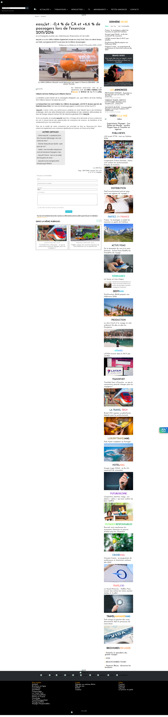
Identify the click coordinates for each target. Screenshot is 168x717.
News (106, 26)
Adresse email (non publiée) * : (45, 183)
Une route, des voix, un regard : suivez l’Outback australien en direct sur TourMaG (118, 60)
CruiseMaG (36, 688)
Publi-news (118, 133)
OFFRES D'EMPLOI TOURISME (112, 97)
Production (118, 320)
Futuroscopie (118, 494)
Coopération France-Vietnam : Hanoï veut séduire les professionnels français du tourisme (118, 163)
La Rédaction (72, 45)
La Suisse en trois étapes (114, 279)
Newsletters (78, 9)
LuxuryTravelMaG (39, 695)
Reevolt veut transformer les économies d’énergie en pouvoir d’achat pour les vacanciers (116, 530)
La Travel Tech (37, 693)
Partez (118, 217)
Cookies (78, 690)
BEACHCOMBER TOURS (116, 662)
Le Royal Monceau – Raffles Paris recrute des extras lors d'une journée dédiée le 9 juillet (118, 591)
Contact (122, 684)
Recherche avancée (8, 10)
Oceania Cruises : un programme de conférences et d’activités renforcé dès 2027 (118, 48)
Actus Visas (118, 245)
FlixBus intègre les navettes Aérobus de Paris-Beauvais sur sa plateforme (85, 245)
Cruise (118, 555)
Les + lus (113, 26)
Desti (118, 291)
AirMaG (35, 684)
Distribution (118, 188)
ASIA (108, 658)
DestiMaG (36, 690)
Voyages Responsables (41, 704)
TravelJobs (36, 698)
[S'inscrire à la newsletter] (163, 430)
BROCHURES (119, 648)
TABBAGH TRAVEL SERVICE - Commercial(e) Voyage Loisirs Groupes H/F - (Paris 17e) (116, 101)
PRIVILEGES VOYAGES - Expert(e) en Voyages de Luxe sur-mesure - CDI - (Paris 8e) (118, 94)
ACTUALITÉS (45, 9)
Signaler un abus (42, 217)
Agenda (122, 688)
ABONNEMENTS (101, 9)
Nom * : (39, 178)
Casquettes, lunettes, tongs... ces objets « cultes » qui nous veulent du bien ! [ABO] (118, 499)
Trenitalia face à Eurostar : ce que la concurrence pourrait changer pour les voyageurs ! (52, 246)
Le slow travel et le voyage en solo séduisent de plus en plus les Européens (118, 325)
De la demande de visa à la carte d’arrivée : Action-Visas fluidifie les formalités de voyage (117, 251)
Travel (118, 586)
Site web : (39, 187)
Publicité (122, 686)
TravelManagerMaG (40, 700)
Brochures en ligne (39, 686)
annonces (118, 90)
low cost (99, 170)
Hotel (118, 465)
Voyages (118, 524)
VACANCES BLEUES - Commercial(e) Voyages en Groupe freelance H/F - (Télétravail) (118, 109)
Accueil (36, 16)
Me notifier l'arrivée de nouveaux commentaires (52, 207)
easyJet (75, 92)
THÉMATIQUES (61, 9)
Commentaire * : (41, 192)
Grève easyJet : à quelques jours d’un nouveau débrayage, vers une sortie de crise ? (49, 138)
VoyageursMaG (38, 702)
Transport (43, 16)
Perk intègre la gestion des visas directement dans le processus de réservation (117, 622)
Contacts (134, 9)
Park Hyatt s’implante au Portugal (117, 442)
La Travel (118, 410)
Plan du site (79, 686)
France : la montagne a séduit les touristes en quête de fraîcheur (116, 31)
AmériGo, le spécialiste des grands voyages (116, 654)
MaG (118, 439)
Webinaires (118, 276)
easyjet (92, 170)
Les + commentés (123, 26)
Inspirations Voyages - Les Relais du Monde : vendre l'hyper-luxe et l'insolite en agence (118, 126)
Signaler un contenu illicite (85, 684)
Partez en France (38, 697)
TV (89, 9)
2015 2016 (86, 170)
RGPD (77, 688)
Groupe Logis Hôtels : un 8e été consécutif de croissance (116, 35)
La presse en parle (126, 690)
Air (118, 351)
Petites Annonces (119, 9)
